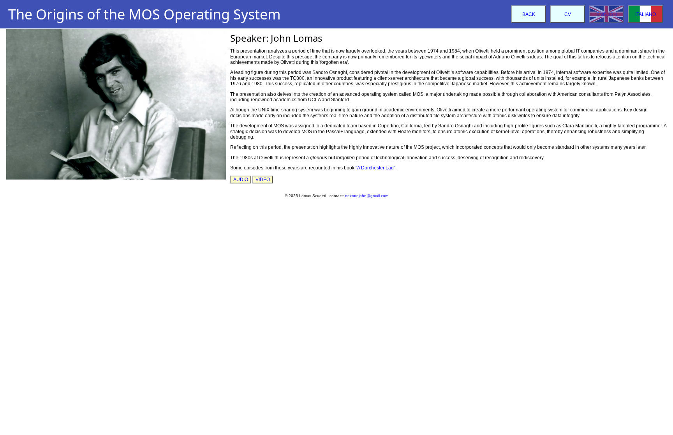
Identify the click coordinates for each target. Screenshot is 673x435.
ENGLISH (606, 14)
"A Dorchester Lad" (375, 168)
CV (567, 14)
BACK (528, 14)
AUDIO (240, 179)
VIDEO (262, 179)
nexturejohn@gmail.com (366, 196)
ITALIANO (645, 14)
